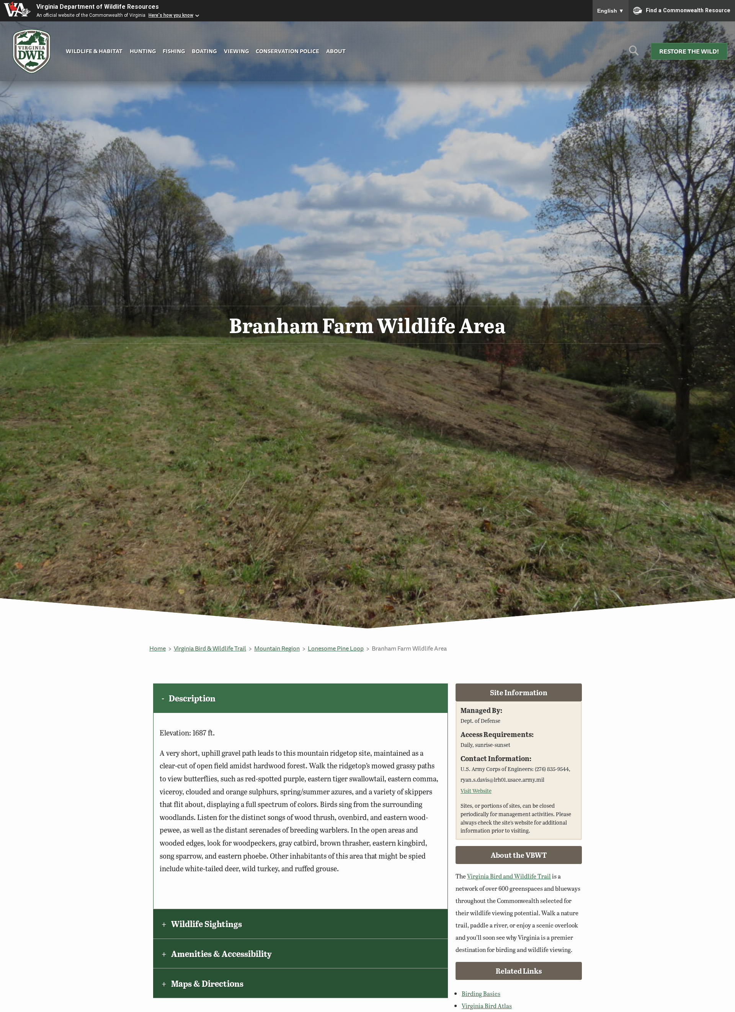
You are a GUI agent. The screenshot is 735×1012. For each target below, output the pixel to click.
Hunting (143, 51)
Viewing (236, 51)
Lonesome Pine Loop (336, 648)
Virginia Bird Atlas (487, 1005)
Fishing (174, 51)
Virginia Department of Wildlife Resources (97, 6)
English (610, 11)
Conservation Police (287, 51)
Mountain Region (277, 648)
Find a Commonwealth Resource (688, 10)
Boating (204, 51)
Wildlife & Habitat (94, 51)
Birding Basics (481, 993)
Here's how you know (171, 15)
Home (157, 648)
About (336, 51)
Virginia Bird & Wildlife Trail (210, 648)
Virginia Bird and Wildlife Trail (509, 876)
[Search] (634, 53)
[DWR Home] (32, 51)
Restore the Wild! (689, 51)
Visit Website (476, 790)
